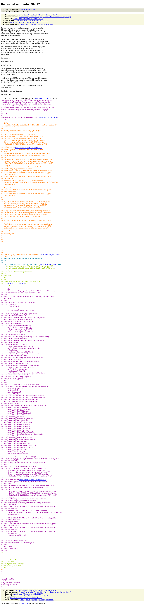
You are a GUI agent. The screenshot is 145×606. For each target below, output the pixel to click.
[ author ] (41, 24)
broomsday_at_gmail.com (43, 98)
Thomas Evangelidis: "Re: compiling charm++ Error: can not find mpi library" (45, 17)
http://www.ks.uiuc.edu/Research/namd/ (28, 148)
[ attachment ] (49, 24)
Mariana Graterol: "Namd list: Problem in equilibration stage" (36, 15)
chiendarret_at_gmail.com (48, 117)
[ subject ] (34, 24)
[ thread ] (28, 24)
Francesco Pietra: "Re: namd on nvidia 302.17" (32, 21)
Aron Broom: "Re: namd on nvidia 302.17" (28, 19)
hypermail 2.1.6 (23, 603)
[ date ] (22, 24)
